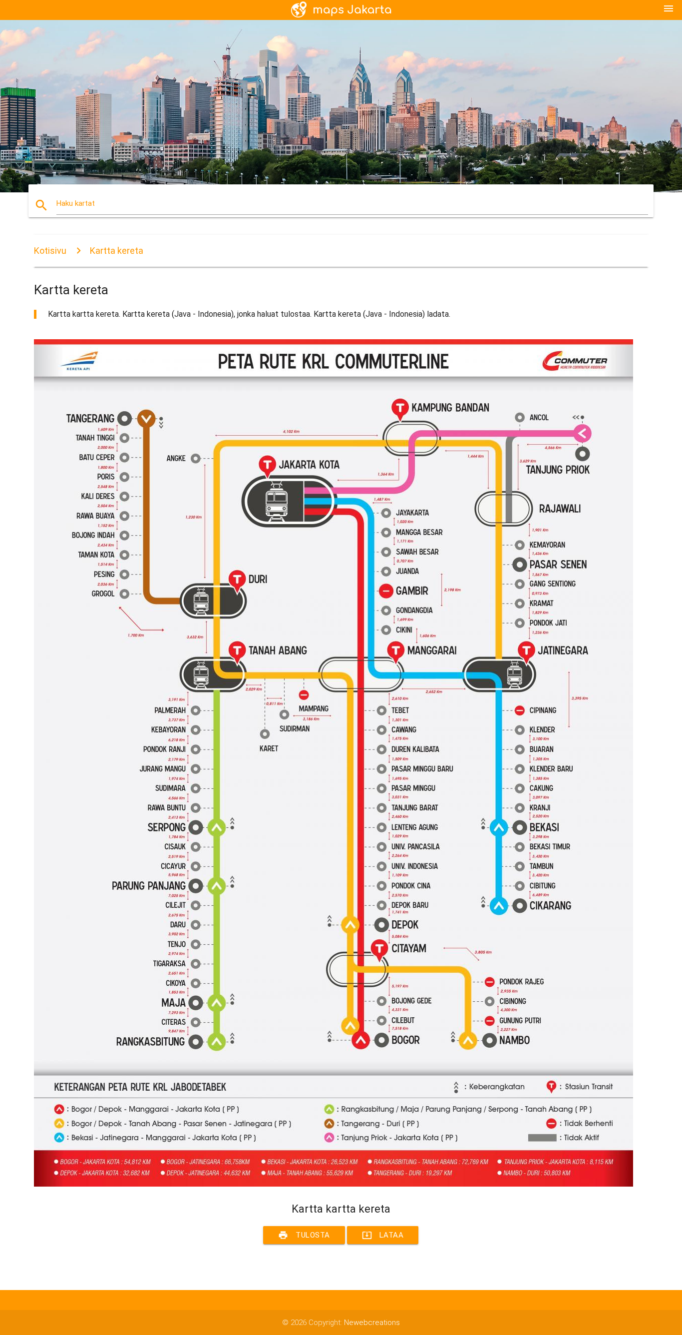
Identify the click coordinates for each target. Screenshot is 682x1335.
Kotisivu (50, 250)
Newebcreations (372, 1322)
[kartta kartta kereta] (333, 1184)
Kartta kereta (116, 250)
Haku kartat (75, 203)
